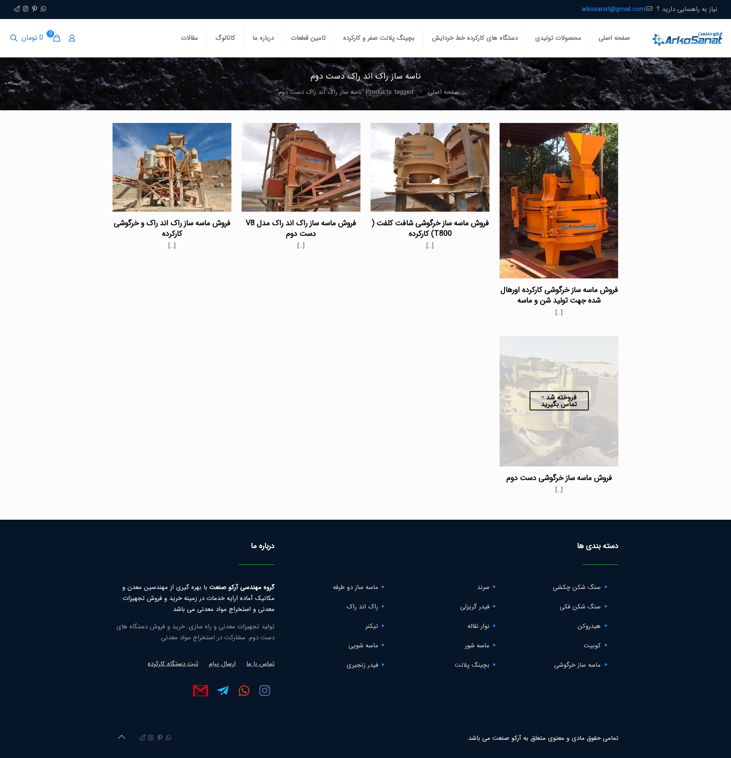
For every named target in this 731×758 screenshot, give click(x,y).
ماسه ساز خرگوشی (577, 665)
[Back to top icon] (121, 738)
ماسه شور (477, 646)
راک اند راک (362, 607)
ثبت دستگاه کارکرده (173, 664)
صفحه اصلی (443, 92)
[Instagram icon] (25, 9)
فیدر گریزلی (474, 607)
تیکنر (372, 626)
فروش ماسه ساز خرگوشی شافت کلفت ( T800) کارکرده (430, 228)
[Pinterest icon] (34, 9)
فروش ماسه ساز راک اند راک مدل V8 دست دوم (301, 228)
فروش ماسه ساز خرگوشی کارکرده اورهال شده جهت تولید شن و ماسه (559, 295)
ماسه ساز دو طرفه (355, 587)
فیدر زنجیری (362, 665)
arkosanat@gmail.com (613, 9)
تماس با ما (260, 664)
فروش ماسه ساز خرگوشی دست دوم (559, 478)
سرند (483, 587)
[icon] (17, 9)
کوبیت (592, 646)
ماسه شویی (363, 646)
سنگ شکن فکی (580, 607)
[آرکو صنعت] (687, 38)
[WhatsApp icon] (43, 9)
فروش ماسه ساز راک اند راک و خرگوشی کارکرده (172, 228)
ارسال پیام (222, 664)
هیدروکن (589, 626)
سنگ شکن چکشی (577, 587)
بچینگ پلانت (472, 665)
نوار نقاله (478, 626)
